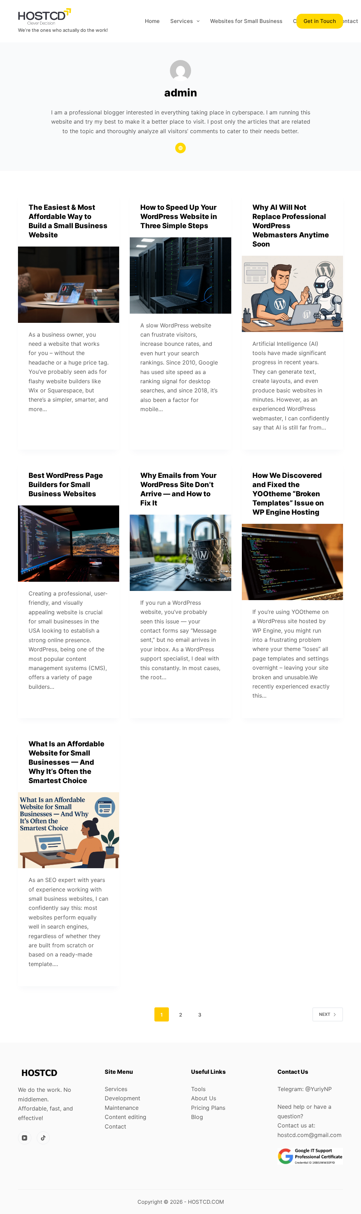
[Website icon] (180, 148)
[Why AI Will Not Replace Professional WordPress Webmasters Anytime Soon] (292, 294)
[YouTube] (24, 1138)
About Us (203, 1098)
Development (122, 1098)
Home (152, 21)
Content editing (125, 1116)
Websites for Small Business (246, 21)
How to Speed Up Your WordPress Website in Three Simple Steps (178, 216)
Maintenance (122, 1107)
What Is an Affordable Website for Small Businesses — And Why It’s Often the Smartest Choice (66, 762)
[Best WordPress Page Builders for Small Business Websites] (68, 543)
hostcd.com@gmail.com (309, 1134)
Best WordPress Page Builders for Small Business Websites (66, 484)
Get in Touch (320, 21)
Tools (198, 1088)
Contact (115, 1126)
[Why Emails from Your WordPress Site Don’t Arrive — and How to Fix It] (180, 553)
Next (324, 1014)
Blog (197, 1116)
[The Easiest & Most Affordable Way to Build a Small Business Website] (68, 284)
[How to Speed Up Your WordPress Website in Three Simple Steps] (180, 275)
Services (181, 21)
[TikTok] (43, 1138)
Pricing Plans (208, 1107)
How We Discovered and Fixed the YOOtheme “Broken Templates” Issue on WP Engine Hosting (288, 493)
